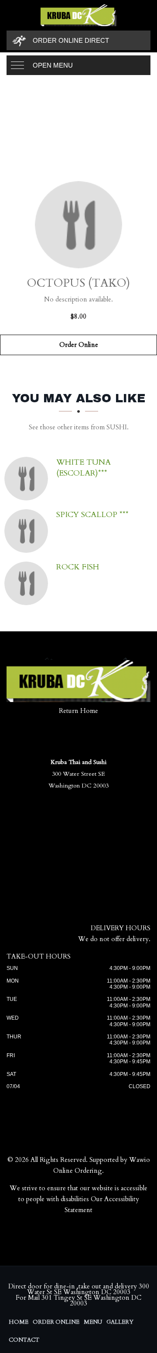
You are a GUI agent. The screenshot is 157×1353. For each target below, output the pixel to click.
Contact (24, 1340)
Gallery (119, 1322)
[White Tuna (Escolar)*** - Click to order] (28, 478)
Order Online (78, 344)
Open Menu (53, 65)
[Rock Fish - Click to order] (28, 583)
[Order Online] (78, 224)
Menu (93, 1322)
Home (18, 1322)
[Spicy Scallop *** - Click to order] (28, 531)
